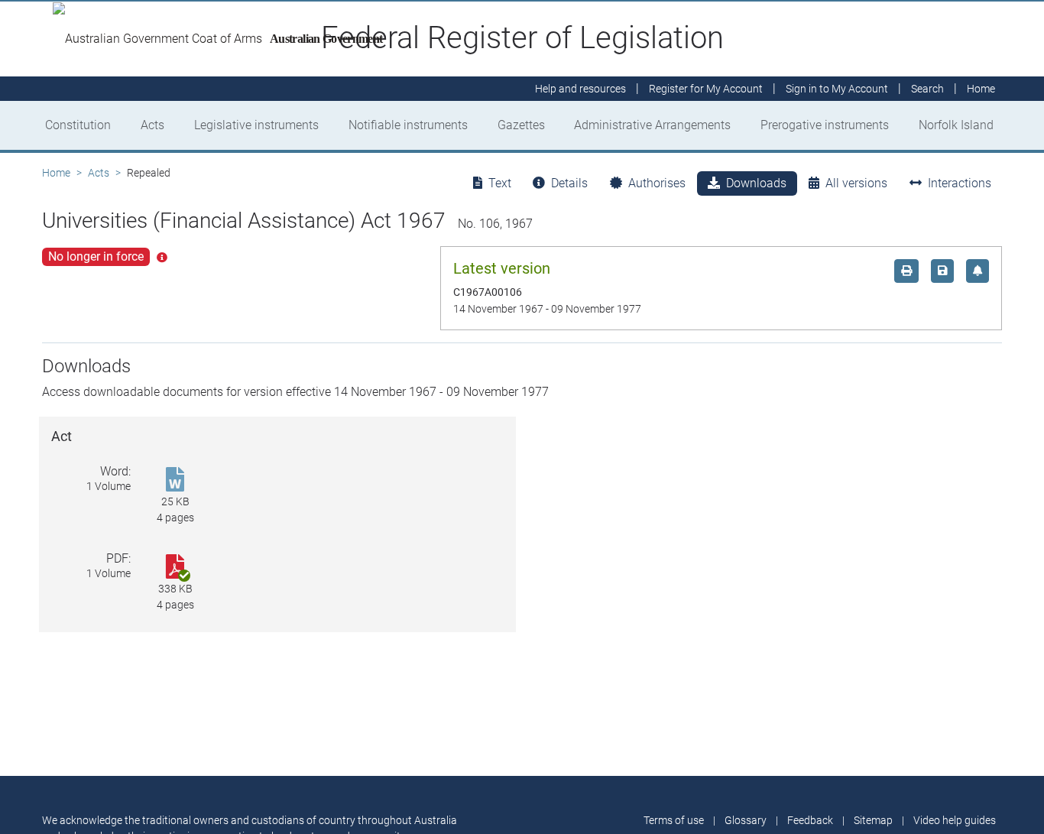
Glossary (746, 820)
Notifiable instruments (408, 125)
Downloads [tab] (756, 183)
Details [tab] (569, 183)
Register (706, 89)
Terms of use (674, 820)
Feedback (810, 820)
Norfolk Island (956, 125)
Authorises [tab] (657, 183)
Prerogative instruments (824, 125)
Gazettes (521, 125)
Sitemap (873, 820)
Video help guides (954, 820)
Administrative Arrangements (652, 125)
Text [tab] (499, 183)
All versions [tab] (856, 183)
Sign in (837, 89)
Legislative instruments (256, 125)
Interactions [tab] (959, 183)
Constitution (78, 125)
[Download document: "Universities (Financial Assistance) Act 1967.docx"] (175, 480)
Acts (152, 125)
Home (56, 173)
